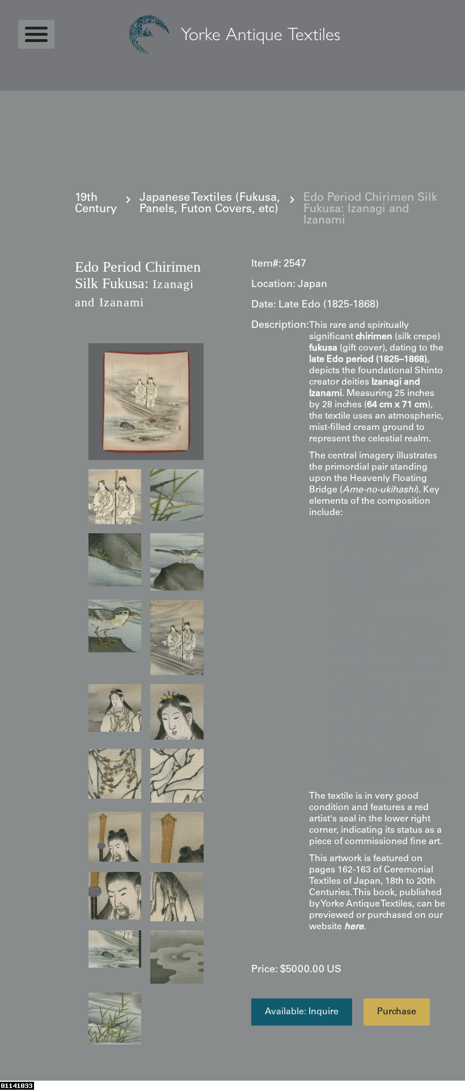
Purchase (396, 1012)
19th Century (96, 204)
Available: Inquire (302, 1012)
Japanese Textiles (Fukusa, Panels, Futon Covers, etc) (210, 204)
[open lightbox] (146, 401)
